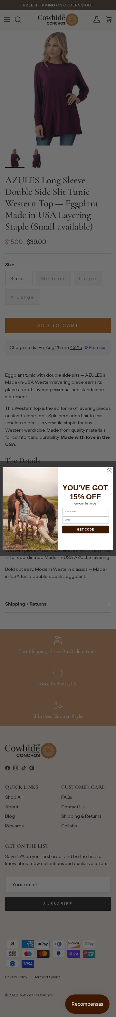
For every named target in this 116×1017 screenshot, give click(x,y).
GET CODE (85, 529)
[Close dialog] (109, 470)
